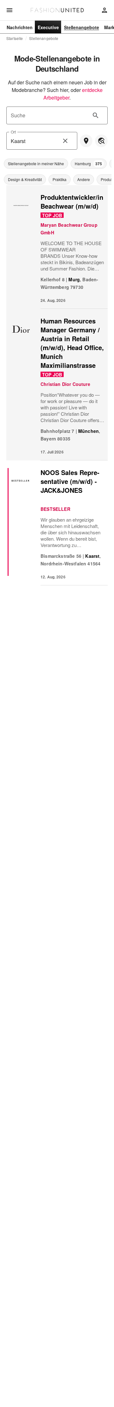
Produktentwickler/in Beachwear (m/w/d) (72, 201)
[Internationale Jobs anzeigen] (101, 140)
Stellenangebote (43, 38)
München (88, 431)
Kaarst (92, 556)
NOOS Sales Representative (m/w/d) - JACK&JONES (70, 481)
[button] (36, 164)
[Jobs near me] (86, 140)
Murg (74, 279)
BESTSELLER (55, 509)
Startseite (14, 38)
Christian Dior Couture (65, 384)
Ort (13, 131)
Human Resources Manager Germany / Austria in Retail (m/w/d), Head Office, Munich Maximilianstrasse (72, 343)
